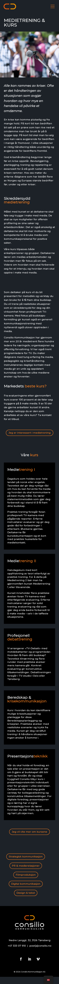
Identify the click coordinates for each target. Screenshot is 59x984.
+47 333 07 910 (17, 945)
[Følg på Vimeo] (38, 959)
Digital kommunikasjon (25, 883)
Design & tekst (25, 892)
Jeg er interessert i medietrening (30, 432)
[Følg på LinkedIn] (29, 959)
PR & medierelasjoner (26, 865)
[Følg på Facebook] (21, 959)
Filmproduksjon (26, 874)
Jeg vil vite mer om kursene (29, 831)
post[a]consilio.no (40, 945)
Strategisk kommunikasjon (26, 856)
